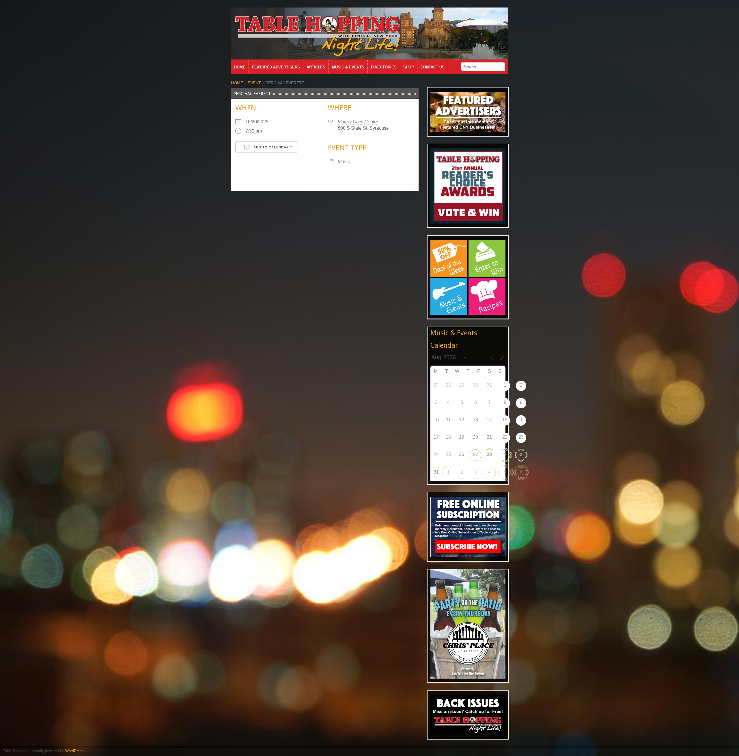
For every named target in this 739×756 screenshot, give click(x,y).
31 (436, 472)
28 (489, 454)
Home (239, 67)
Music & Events (348, 67)
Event (254, 83)
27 (475, 454)
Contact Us (433, 67)
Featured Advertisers (276, 67)
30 (521, 454)
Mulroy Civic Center (358, 121)
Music (344, 161)
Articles (316, 67)
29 (504, 454)
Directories (384, 67)
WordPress (74, 751)
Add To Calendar (270, 147)
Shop (408, 67)
